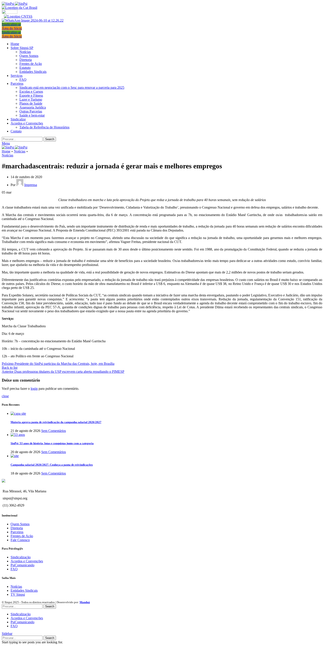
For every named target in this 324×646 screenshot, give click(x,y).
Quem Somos (28, 56)
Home (6, 151)
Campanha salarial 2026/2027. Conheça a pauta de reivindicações (52, 464)
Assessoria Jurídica (32, 107)
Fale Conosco (20, 540)
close (5, 396)
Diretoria (25, 60)
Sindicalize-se (11, 24)
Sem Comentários (53, 431)
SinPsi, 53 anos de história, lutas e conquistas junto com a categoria (52, 443)
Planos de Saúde (30, 103)
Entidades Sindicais (33, 71)
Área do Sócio (12, 28)
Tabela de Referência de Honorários (44, 127)
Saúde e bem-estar (32, 115)
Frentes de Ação (30, 64)
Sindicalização (21, 557)
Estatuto (25, 68)
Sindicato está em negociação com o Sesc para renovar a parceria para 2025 (71, 87)
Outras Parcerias (30, 111)
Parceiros (17, 532)
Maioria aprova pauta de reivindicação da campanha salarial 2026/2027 (56, 422)
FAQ (22, 79)
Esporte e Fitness (31, 95)
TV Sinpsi (18, 594)
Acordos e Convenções (27, 561)
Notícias (25, 52)
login (34, 388)
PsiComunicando (22, 565)
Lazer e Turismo (30, 99)
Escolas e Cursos (31, 91)
